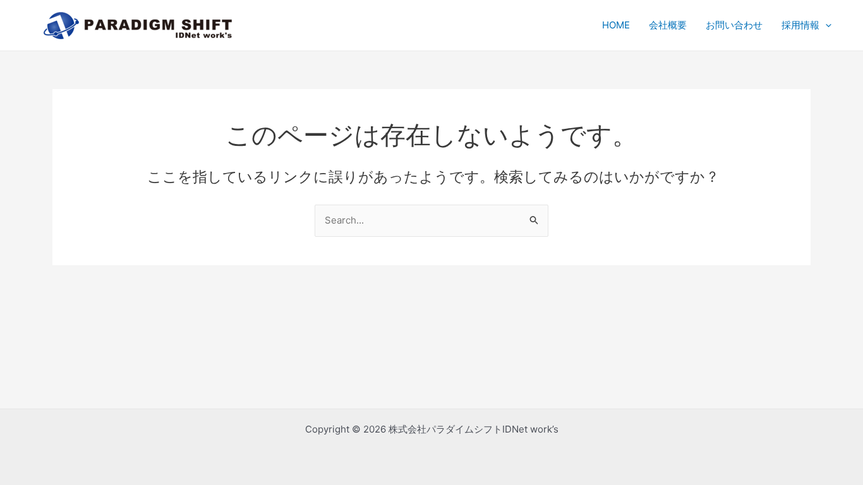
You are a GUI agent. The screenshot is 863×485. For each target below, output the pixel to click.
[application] (825, 25)
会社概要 (668, 25)
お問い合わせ (734, 25)
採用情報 (800, 25)
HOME (616, 25)
